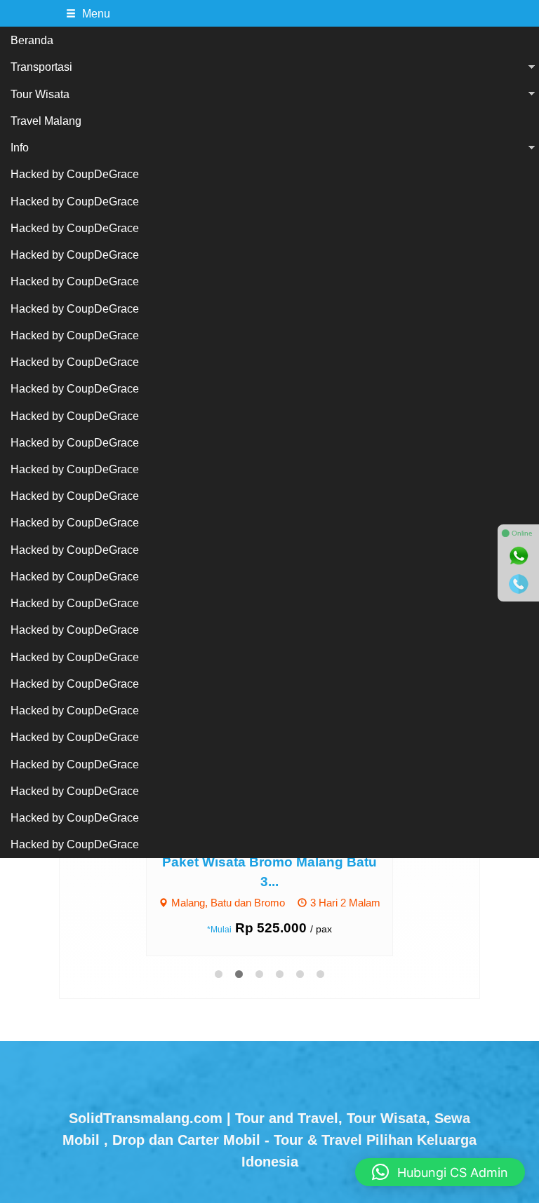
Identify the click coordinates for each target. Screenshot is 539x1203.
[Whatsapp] (518, 555)
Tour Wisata (40, 94)
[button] (440, 1172)
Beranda (32, 40)
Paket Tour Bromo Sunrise (302, 862)
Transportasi (41, 66)
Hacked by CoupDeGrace (75, 174)
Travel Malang (46, 120)
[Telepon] (518, 583)
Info (20, 147)
